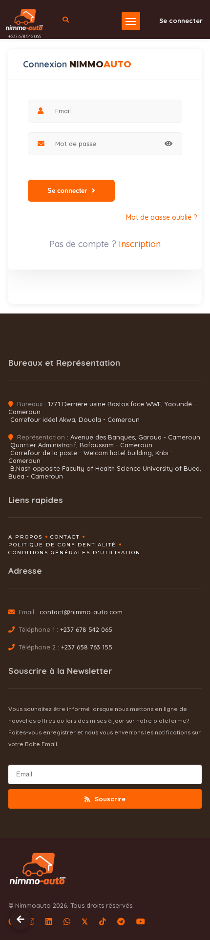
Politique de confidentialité (62, 545)
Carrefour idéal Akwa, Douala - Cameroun (75, 419)
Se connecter (181, 20)
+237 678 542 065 (24, 36)
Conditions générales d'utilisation (74, 552)
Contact (65, 537)
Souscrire (109, 799)
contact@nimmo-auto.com (81, 612)
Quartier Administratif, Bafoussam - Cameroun (81, 445)
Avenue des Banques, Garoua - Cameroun (135, 437)
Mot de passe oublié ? (161, 217)
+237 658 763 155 (86, 647)
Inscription (140, 244)
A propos (25, 537)
